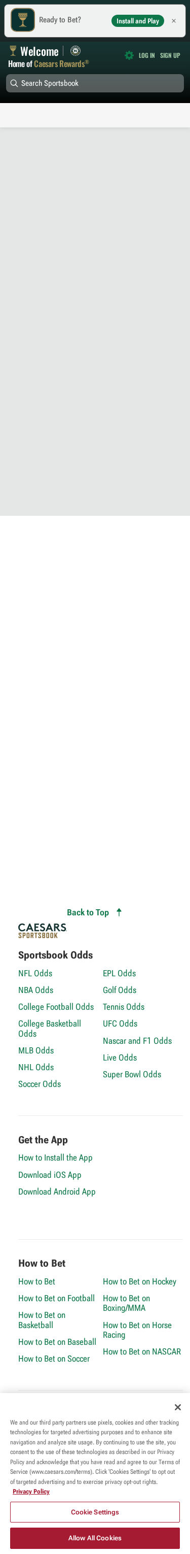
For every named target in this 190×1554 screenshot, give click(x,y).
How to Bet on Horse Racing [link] (137, 1329)
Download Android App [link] (57, 1191)
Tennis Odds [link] (123, 1006)
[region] (95, 1473)
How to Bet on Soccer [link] (54, 1358)
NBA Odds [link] (35, 989)
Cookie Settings (95, 1512)
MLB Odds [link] (36, 1050)
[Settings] (129, 55)
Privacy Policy (31, 1491)
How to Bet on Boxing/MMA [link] (126, 1303)
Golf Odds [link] (119, 989)
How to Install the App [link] (55, 1157)
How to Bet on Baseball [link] (57, 1341)
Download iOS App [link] (50, 1174)
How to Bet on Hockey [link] (139, 1281)
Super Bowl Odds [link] (132, 1074)
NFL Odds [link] (35, 973)
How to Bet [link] (36, 1281)
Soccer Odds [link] (39, 1083)
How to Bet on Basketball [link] (41, 1319)
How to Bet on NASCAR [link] (142, 1351)
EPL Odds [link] (119, 973)
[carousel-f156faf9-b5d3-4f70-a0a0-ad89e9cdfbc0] (95, 98)
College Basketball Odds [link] (49, 1028)
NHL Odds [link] (36, 1067)
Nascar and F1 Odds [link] (137, 1040)
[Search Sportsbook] (95, 83)
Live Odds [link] (120, 1057)
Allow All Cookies (95, 1538)
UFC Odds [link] (120, 1023)
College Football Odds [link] (56, 1006)
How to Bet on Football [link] (56, 1298)
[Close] (178, 1407)
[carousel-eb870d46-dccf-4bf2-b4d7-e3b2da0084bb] (95, 107)
